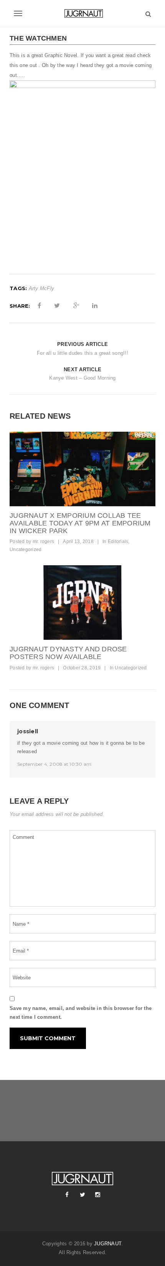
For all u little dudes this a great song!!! (82, 353)
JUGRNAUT (107, 1243)
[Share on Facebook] (39, 305)
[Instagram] (98, 1195)
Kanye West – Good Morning (82, 378)
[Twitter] (82, 1195)
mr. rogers (43, 541)
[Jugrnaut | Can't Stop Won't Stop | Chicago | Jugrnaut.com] (82, 13)
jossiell (27, 731)
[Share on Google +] (76, 305)
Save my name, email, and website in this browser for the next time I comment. (81, 1012)
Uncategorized (25, 549)
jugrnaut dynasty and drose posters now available (68, 653)
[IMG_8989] (82, 602)
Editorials (118, 541)
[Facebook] (67, 1195)
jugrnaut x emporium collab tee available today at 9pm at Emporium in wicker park (80, 523)
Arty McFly (41, 288)
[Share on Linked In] (94, 305)
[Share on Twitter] (57, 305)
